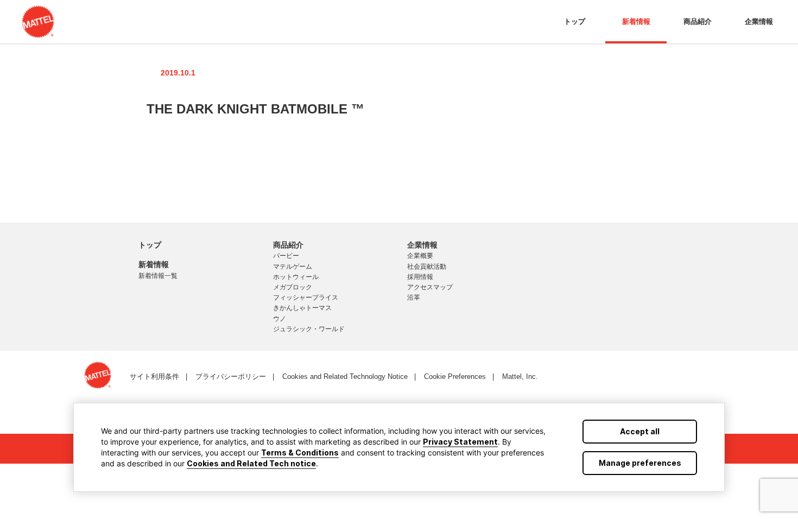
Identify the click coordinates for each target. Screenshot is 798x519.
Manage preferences (640, 462)
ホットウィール (296, 277)
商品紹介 (697, 21)
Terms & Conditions (300, 452)
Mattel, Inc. (520, 376)
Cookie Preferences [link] (455, 376)
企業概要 (420, 256)
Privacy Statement (460, 441)
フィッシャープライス (305, 297)
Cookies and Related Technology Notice (345, 376)
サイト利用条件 (154, 376)
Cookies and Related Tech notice (251, 463)
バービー (286, 256)
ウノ (279, 318)
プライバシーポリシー (230, 376)
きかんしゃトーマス (302, 308)
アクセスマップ (430, 287)
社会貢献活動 (426, 266)
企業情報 (759, 21)
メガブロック (292, 287)
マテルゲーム (292, 266)
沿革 (413, 297)
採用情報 (420, 277)
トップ (574, 21)
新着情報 (636, 21)
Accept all (640, 431)
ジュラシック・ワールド (309, 329)
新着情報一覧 (158, 276)
